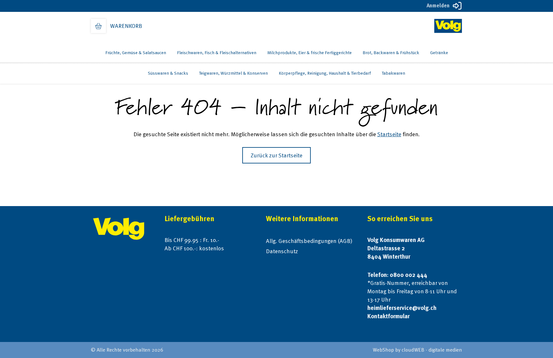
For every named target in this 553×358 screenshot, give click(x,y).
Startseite (389, 134)
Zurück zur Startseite (276, 155)
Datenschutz (282, 251)
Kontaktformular (388, 316)
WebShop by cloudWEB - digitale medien (417, 349)
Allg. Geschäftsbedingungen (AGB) (309, 241)
